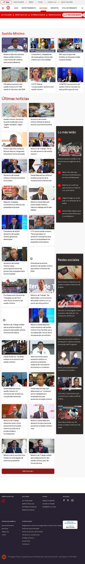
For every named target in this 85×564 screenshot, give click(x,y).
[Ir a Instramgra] (73, 500)
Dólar (40, 2)
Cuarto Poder (48, 504)
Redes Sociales (28, 510)
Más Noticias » (28, 471)
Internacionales (29, 507)
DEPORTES (54, 8)
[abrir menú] (3, 8)
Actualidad (27, 501)
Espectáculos (28, 504)
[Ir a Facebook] (64, 500)
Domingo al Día (49, 507)
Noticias (5, 528)
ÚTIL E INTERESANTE (69, 8)
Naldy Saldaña (67, 2)
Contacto (26, 544)
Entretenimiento (8, 525)
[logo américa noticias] (8, 7)
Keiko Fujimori (19, 2)
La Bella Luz (52, 2)
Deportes (5, 532)
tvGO (16, 8)
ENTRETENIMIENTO (29, 8)
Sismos (31, 2)
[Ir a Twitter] (68, 500)
